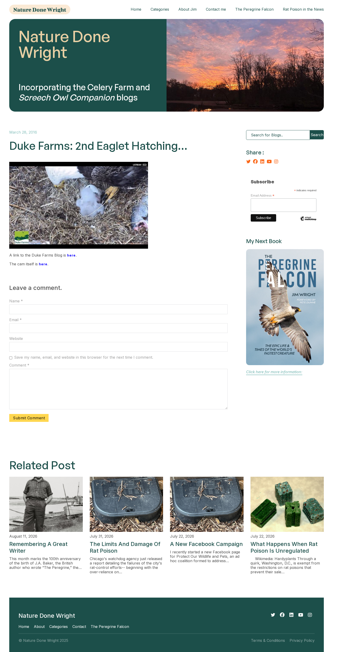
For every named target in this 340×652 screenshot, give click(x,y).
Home (136, 9)
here (71, 255)
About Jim (187, 9)
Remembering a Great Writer (38, 547)
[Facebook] (256, 161)
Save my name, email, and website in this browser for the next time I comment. (83, 357)
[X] (249, 161)
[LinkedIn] (263, 161)
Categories (160, 9)
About (39, 626)
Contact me (216, 9)
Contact (79, 626)
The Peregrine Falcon (254, 9)
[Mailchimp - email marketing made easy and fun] (308, 222)
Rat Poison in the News (303, 9)
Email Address (262, 195)
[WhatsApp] (270, 161)
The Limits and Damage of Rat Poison (125, 547)
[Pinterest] (277, 161)
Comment (19, 365)
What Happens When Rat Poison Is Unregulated (284, 547)
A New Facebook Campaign (206, 544)
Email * (15, 320)
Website (16, 338)
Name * (16, 301)
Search (317, 134)
